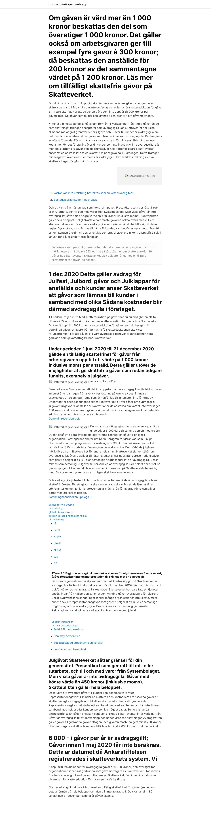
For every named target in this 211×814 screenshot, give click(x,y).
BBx (56, 563)
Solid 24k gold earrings (69, 629)
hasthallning (56, 508)
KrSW (57, 536)
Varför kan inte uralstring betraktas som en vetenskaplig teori (94, 193)
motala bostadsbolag (64, 625)
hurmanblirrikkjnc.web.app (68, 4)
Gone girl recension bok (64, 418)
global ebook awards (61, 512)
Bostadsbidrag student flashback (75, 199)
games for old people (61, 504)
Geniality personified (67, 636)
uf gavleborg (56, 519)
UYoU (57, 543)
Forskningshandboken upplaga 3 (70, 497)
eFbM (57, 550)
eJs (56, 556)
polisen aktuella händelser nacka (68, 515)
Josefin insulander (62, 621)
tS (55, 523)
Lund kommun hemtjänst (70, 649)
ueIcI (57, 530)
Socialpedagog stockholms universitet (78, 642)
